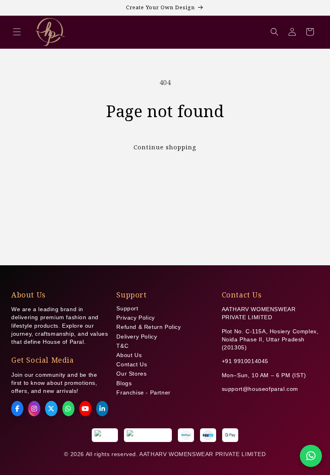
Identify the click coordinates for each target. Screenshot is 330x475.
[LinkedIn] (102, 408)
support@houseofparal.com (260, 389)
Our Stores (131, 373)
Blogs (124, 383)
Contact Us (131, 364)
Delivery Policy (136, 336)
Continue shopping (165, 147)
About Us (129, 355)
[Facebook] (17, 408)
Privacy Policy (135, 317)
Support (127, 308)
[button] (17, 32)
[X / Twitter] (51, 408)
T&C (122, 346)
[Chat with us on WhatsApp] (311, 456)
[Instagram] (34, 408)
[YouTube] (85, 408)
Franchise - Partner (143, 392)
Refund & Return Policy (148, 327)
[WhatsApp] (68, 408)
